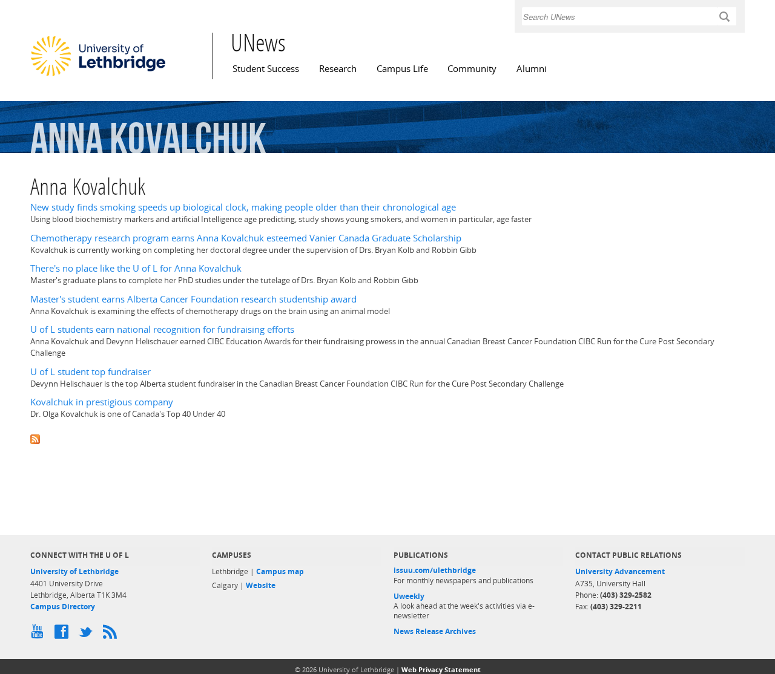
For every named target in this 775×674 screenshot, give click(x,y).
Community (471, 68)
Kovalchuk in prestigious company (101, 402)
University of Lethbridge (74, 571)
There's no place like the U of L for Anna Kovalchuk (136, 268)
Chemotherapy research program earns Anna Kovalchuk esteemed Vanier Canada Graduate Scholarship (245, 238)
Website (260, 585)
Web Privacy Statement (441, 669)
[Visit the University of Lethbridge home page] (98, 75)
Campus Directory (62, 606)
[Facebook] (63, 635)
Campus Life (402, 68)
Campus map (280, 571)
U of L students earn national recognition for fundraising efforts (162, 329)
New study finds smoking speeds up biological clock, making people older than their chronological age (243, 207)
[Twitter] (88, 635)
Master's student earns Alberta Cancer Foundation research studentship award (193, 299)
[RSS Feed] (112, 635)
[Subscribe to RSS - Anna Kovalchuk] (387, 437)
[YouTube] (39, 635)
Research (338, 68)
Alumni (531, 68)
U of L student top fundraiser (90, 371)
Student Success (265, 68)
